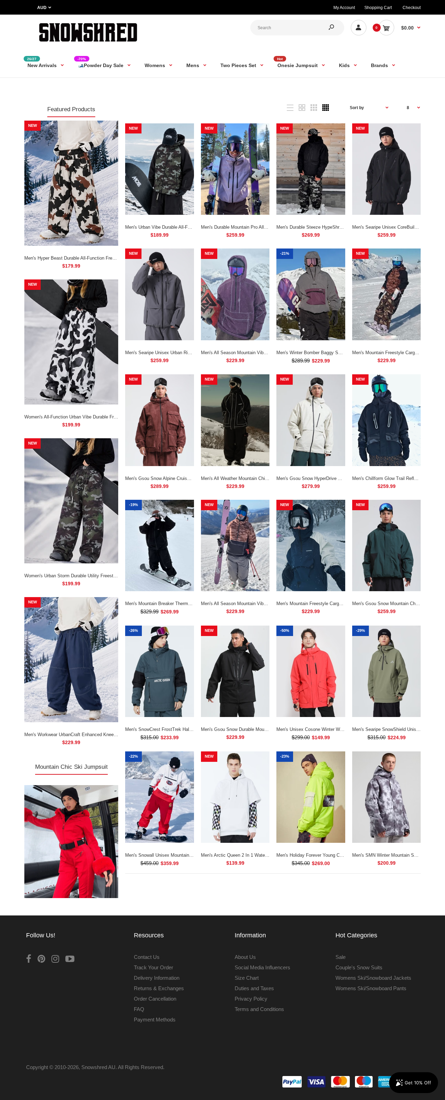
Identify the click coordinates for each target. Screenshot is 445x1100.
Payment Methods (155, 1019)
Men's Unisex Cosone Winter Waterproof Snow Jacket (330, 729)
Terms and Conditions (259, 1009)
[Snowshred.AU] (88, 43)
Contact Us (147, 957)
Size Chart (247, 978)
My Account (344, 7)
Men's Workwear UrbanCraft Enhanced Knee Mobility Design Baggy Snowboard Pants (110, 734)
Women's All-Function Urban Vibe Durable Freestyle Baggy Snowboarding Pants (104, 416)
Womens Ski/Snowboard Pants (370, 988)
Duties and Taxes (254, 988)
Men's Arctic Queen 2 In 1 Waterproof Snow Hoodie (252, 855)
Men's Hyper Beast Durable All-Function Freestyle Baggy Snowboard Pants (100, 258)
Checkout (412, 7)
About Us (245, 957)
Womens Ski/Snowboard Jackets (373, 978)
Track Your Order (153, 967)
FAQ (139, 1009)
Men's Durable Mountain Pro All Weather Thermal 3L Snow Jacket (267, 227)
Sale (340, 957)
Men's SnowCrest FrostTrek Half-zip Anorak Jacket (176, 729)
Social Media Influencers (262, 967)
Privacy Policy (251, 999)
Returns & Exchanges (159, 988)
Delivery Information (156, 978)
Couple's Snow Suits (358, 967)
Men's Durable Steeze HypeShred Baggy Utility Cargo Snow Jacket (344, 227)
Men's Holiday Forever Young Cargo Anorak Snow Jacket (333, 855)
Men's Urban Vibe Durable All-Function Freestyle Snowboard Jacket (193, 227)
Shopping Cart (378, 7)
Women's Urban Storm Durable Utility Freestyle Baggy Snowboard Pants (97, 575)
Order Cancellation (155, 999)
